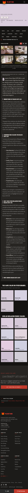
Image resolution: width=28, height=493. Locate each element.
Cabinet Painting (4, 441)
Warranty (20, 482)
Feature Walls (3, 445)
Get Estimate (21, 491)
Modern (7, 36)
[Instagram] (3, 485)
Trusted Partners (18, 466)
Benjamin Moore (19, 400)
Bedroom (18, 30)
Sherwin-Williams (11, 400)
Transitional (14, 36)
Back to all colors (8, 398)
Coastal (21, 33)
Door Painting (3, 443)
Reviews (16, 464)
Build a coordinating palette (10, 39)
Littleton (2, 471)
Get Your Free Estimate (13, 387)
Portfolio (16, 462)
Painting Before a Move (5, 450)
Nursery (3, 33)
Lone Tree (3, 469)
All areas (3, 476)
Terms (16, 482)
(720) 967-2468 (4, 429)
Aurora (2, 473)
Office (16, 33)
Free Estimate (3, 452)
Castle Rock (3, 459)
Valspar (2, 402)
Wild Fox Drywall (12, 486)
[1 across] (26, 44)
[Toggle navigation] (24, 2)
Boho (3, 36)
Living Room (10, 33)
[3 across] (21, 44)
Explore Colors (17, 436)
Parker (2, 464)
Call (8, 491)
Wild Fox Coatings (19, 486)
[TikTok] (1, 485)
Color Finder (17, 438)
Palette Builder (17, 443)
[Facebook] (6, 485)
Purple (3, 30)
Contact (16, 469)
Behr (24, 400)
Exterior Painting (4, 438)
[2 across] (23, 44)
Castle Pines (3, 466)
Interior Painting (4, 436)
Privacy (12, 482)
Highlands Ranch (4, 462)
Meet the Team (17, 459)
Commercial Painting (5, 448)
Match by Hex (17, 441)
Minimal (20, 36)
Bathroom (24, 30)
